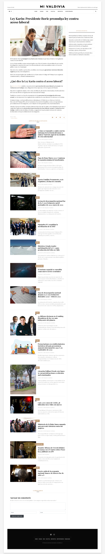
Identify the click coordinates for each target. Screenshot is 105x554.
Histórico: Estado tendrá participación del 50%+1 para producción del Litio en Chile (49, 248)
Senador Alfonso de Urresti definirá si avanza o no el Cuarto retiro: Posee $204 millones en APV (51, 450)
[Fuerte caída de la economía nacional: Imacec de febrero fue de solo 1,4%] (23, 473)
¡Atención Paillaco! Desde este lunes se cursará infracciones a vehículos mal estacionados (51, 373)
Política (53, 11)
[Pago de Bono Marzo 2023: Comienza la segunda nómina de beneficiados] (23, 159)
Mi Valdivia (52, 6)
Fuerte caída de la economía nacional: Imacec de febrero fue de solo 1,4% (51, 473)
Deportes (60, 11)
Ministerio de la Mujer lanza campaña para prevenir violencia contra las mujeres (51, 426)
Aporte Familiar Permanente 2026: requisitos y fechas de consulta (50, 180)
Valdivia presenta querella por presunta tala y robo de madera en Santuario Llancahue (80, 53)
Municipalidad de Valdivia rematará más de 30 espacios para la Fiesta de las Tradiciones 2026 (81, 36)
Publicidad (67, 539)
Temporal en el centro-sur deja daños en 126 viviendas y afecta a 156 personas (80, 49)
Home (36, 11)
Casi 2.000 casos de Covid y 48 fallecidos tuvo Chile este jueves (50, 404)
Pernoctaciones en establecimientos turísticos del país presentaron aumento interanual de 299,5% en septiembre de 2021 (51, 347)
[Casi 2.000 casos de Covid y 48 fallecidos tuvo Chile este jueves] (21, 404)
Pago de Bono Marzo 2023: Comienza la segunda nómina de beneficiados (51, 159)
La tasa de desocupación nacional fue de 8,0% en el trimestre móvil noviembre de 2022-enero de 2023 (51, 203)
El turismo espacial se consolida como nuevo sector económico (50, 270)
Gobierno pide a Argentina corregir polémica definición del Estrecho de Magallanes (80, 45)
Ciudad (41, 11)
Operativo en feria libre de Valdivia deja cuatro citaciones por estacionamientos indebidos (81, 40)
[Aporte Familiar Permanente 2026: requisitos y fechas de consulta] (23, 179)
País (47, 11)
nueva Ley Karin (16, 86)
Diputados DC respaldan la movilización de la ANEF (48, 225)
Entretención (69, 11)
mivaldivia (48, 274)
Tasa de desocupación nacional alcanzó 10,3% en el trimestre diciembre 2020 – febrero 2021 (49, 295)
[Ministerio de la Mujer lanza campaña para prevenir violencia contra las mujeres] (23, 425)
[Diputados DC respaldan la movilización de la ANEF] (23, 226)
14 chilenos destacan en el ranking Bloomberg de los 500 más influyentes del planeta (50, 318)
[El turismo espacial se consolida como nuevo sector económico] (23, 270)
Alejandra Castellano (48, 139)
